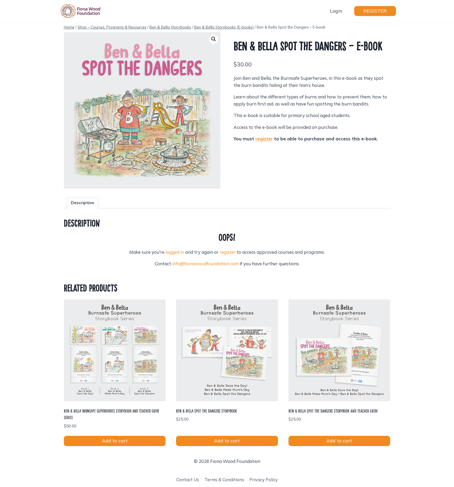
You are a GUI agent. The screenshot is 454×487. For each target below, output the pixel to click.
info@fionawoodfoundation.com (205, 263)
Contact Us (187, 479)
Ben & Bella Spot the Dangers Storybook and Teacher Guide (333, 410)
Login (336, 11)
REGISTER (375, 11)
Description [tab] (82, 202)
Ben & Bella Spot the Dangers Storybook (206, 410)
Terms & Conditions (224, 479)
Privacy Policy (263, 479)
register (228, 252)
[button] (213, 39)
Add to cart (115, 441)
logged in (175, 252)
